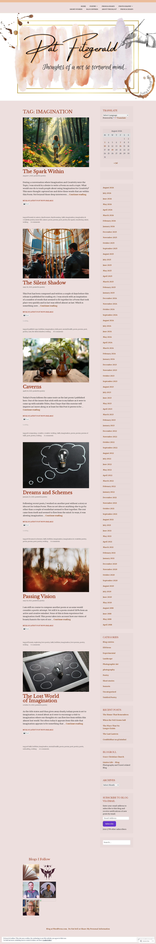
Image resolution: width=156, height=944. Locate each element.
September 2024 (110, 315)
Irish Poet (58, 329)
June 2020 (107, 597)
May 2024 (107, 337)
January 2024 (109, 359)
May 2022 (107, 470)
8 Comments (35, 222)
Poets (81, 746)
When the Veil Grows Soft (114, 720)
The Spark (71, 220)
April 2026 (107, 210)
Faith (63, 217)
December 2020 (110, 564)
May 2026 (107, 204)
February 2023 (109, 420)
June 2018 (107, 614)
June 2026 (107, 199)
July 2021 (107, 525)
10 (105, 146)
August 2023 (108, 387)
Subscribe (109, 824)
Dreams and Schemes (47, 492)
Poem (50, 220)
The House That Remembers (116, 715)
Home (83, 6)
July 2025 (107, 260)
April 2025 (107, 276)
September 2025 (110, 248)
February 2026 (109, 221)
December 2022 (110, 431)
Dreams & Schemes (35, 539)
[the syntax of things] (31, 872)
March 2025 (108, 282)
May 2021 (107, 536)
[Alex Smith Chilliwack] (48, 890)
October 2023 (108, 376)
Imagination (70, 217)
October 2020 (109, 575)
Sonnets (106, 686)
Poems (55, 220)
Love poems (75, 642)
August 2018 (108, 608)
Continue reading (77, 194)
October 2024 (109, 309)
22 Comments (44, 749)
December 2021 (110, 497)
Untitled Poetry (110, 697)
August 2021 (108, 519)
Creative (41, 433)
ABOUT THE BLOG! (109, 9)
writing (25, 222)
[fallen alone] (48, 872)
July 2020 (107, 591)
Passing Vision (39, 596)
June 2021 (107, 531)
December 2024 (110, 298)
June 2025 (107, 265)
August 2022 (108, 453)
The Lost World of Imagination (41, 698)
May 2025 (107, 271)
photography (109, 670)
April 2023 (107, 409)
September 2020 (110, 580)
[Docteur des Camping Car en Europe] (48, 907)
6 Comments (48, 436)
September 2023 (110, 381)
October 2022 (109, 442)
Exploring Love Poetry (42, 642)
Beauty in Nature (34, 217)
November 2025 (110, 237)
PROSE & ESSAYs (108, 6)
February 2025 (109, 287)
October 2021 (108, 508)
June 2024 (107, 331)
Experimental (109, 653)
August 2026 (108, 188)
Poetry (93, 6)
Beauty (30, 642)
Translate (121, 118)
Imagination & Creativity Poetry (74, 539)
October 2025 (108, 243)
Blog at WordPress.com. (56, 929)
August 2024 (108, 320)
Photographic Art (110, 664)
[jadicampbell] (31, 907)
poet (60, 220)
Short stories (76, 9)
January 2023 (109, 425)
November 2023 (110, 370)
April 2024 (107, 342)
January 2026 (109, 226)
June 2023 (107, 398)
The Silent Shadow (44, 282)
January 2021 (108, 558)
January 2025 (109, 293)
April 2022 (107, 475)
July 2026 (107, 193)
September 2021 (110, 514)
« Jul (116, 163)
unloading (27, 749)
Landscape (107, 659)
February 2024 (109, 354)
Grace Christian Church (113, 757)
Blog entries (92, 9)
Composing (32, 433)
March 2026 (108, 215)
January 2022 (109, 492)
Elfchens (107, 647)
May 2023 (107, 403)
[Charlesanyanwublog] (31, 890)
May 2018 (107, 619)
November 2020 (110, 569)
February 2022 (109, 486)
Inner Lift (38, 220)
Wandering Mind (82, 220)
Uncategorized (109, 692)
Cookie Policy (47, 940)
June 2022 (107, 464)
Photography (125, 6)
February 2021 (109, 553)
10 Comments (58, 332)
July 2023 (107, 392)
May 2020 (107, 602)
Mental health (67, 329)
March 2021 (108, 547)
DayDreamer (45, 217)
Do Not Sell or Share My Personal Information (89, 929)
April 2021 (107, 542)
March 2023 (108, 414)
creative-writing (50, 433)
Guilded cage (33, 329)
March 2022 (108, 481)
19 (112, 150)
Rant (29, 332)
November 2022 (110, 437)
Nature (45, 220)
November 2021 (110, 503)
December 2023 (110, 365)
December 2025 (110, 232)
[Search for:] (117, 842)
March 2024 (108, 348)
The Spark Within (43, 171)
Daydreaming (56, 217)
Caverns (32, 386)
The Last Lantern (110, 734)
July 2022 (107, 459)
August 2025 (108, 254)
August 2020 (108, 586)
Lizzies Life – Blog (111, 762)
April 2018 (107, 625)
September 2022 (110, 448)
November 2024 (110, 304)
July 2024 (107, 326)
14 (120, 146)
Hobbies (41, 329)
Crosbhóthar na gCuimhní (114, 739)
